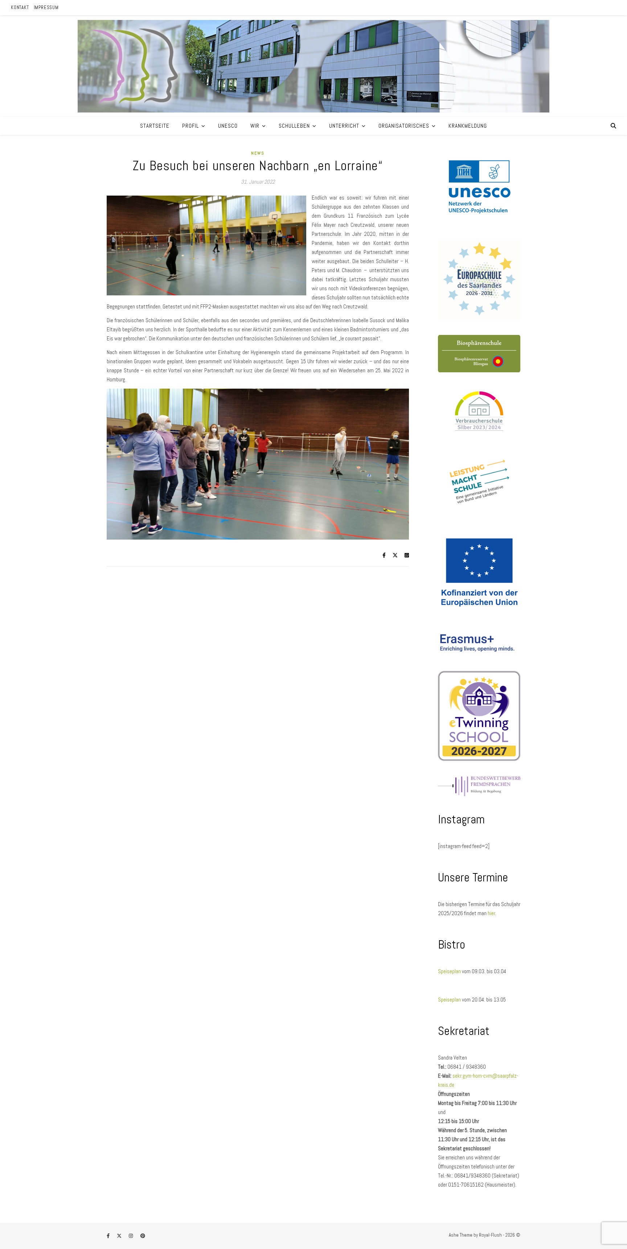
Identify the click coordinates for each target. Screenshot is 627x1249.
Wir (254, 125)
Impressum (46, 7)
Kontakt (20, 7)
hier (491, 913)
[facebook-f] (109, 1236)
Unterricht (344, 125)
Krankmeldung (467, 125)
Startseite (154, 125)
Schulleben (294, 125)
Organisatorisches (403, 125)
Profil (190, 125)
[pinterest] (142, 1236)
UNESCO (228, 125)
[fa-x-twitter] (120, 1236)
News (258, 153)
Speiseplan (450, 971)
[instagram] (131, 1236)
